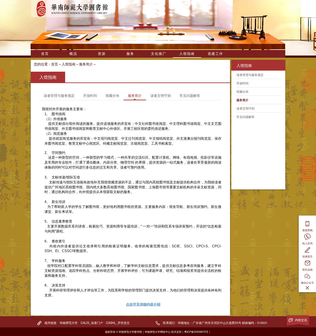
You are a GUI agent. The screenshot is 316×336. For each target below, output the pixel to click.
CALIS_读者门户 (92, 323)
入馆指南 (187, 53)
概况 (73, 53)
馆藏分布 (112, 95)
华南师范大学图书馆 (73, 8)
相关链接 (50, 323)
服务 (130, 53)
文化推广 (158, 53)
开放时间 (90, 95)
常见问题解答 (189, 95)
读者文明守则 (160, 95)
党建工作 (215, 53)
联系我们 (169, 323)
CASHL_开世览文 (118, 323)
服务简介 (86, 64)
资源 (102, 53)
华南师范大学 (69, 323)
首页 (45, 53)
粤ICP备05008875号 (196, 331)
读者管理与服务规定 (59, 95)
